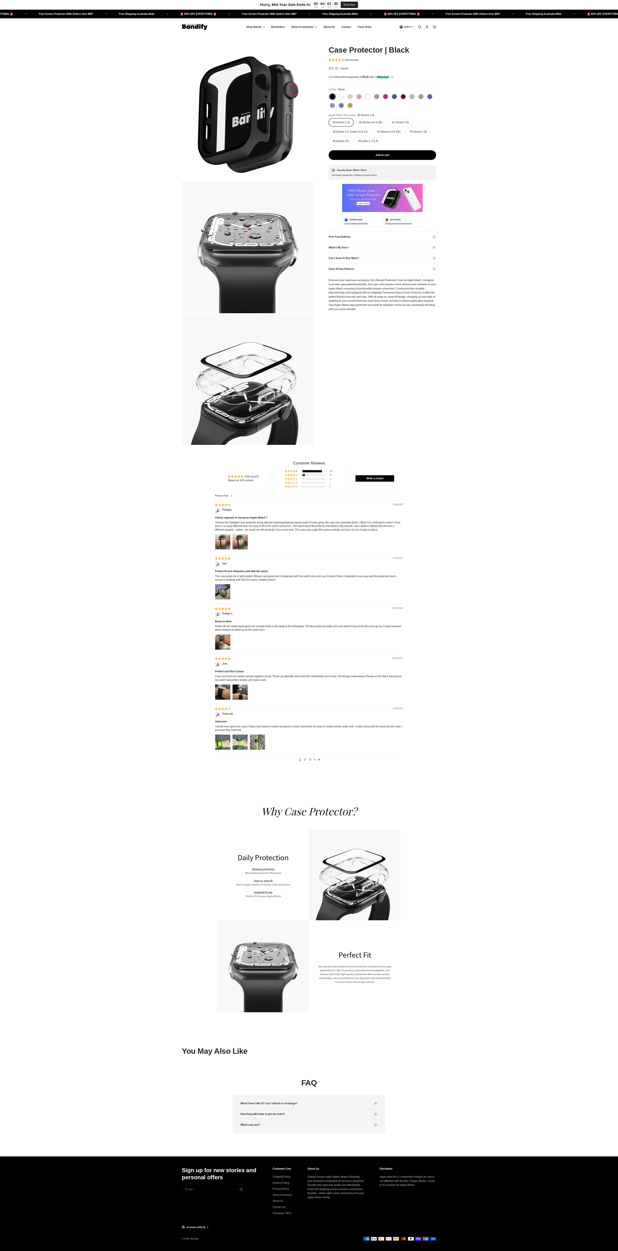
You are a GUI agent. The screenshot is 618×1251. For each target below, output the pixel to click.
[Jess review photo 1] (222, 692)
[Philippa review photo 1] (222, 542)
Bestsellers (278, 26)
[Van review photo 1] (222, 592)
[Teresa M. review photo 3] (257, 742)
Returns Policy (281, 1183)
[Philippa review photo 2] (240, 542)
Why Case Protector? (309, 811)
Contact (346, 26)
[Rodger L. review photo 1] (222, 642)
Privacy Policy (281, 1188)
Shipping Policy (282, 1176)
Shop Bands (254, 26)
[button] (337, 60)
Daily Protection (263, 857)
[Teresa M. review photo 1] (222, 742)
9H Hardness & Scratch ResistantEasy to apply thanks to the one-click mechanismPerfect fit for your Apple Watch (263, 882)
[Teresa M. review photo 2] (240, 742)
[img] (222, 505)
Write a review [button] (374, 478)
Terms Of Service (282, 1195)
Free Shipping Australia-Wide (80, 14)
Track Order (364, 26)
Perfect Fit (355, 955)
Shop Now (349, 4)
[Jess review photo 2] (240, 692)
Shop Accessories (302, 26)
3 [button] (310, 759)
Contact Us (279, 1207)
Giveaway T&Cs (282, 1213)
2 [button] (305, 759)
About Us (329, 26)
